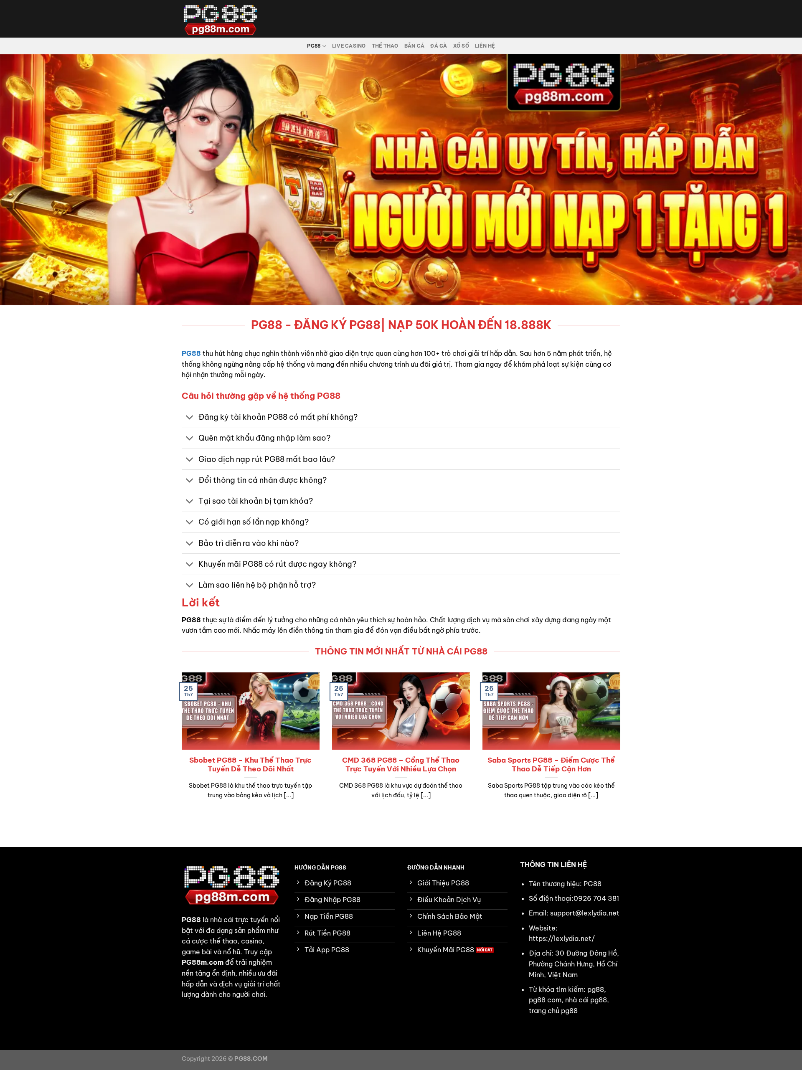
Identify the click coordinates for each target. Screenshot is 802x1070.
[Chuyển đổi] (190, 418)
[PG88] (223, 19)
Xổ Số (461, 46)
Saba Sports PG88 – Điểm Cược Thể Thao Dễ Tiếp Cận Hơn (551, 764)
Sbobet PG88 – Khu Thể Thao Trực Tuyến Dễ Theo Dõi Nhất (250, 764)
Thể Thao (385, 46)
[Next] (622, 746)
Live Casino (349, 46)
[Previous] (180, 746)
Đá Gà (438, 46)
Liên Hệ (485, 46)
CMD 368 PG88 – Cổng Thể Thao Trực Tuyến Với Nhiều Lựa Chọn (400, 764)
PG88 (313, 46)
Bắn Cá (414, 46)
